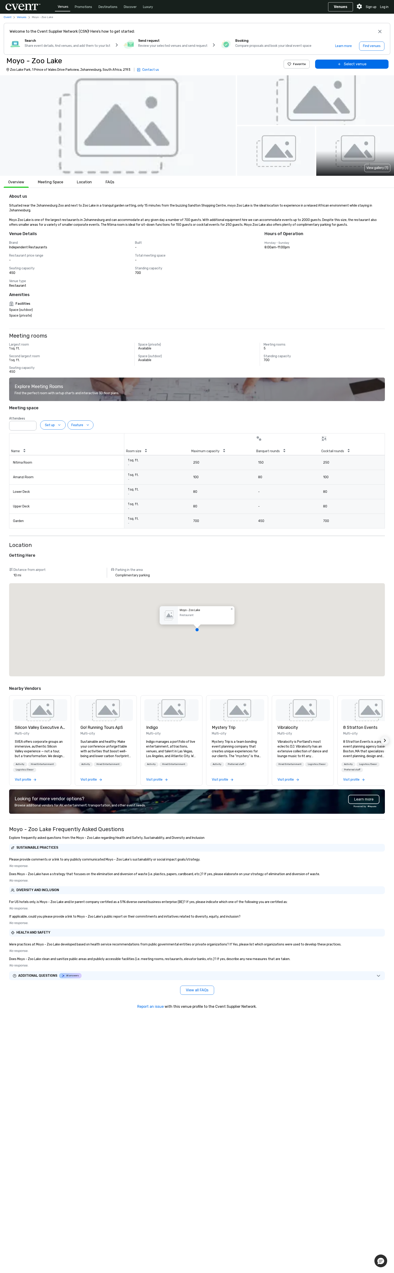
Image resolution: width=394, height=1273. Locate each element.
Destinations (107, 7)
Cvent (7, 17)
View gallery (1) (377, 168)
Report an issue (150, 1006)
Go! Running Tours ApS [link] (101, 727)
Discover (130, 7)
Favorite (299, 64)
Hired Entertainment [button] (42, 764)
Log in (384, 7)
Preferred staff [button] (236, 764)
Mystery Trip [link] (224, 727)
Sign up (371, 7)
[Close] (379, 31)
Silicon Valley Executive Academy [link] (40, 727)
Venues (63, 7)
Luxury (148, 7)
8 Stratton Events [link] (360, 727)
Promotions (83, 7)
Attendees (17, 418)
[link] (40, 710)
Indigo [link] (152, 727)
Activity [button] (20, 764)
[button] (118, 125)
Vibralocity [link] (287, 727)
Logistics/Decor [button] (25, 769)
